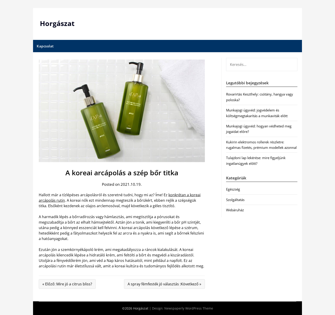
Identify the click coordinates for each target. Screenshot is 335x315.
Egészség (233, 189)
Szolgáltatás (235, 199)
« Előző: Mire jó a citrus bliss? (67, 284)
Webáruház (235, 210)
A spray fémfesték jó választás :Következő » (164, 284)
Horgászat (57, 23)
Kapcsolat (45, 46)
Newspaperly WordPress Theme (188, 308)
